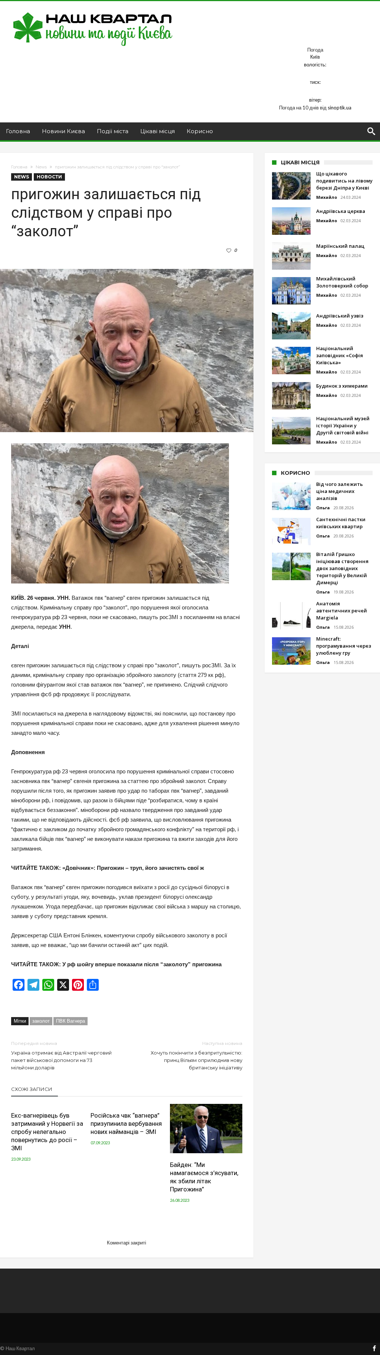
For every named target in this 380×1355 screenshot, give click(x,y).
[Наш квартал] (93, 12)
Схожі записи (31, 1089)
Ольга (323, 507)
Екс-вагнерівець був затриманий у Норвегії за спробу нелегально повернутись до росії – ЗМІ (47, 1132)
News (41, 167)
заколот (41, 1021)
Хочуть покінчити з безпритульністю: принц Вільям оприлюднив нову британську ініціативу (196, 1055)
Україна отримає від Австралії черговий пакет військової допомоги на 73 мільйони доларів (61, 1055)
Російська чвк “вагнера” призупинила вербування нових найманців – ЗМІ (126, 1123)
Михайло (326, 197)
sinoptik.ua (339, 108)
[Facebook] (374, 1349)
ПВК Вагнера (70, 1021)
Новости (49, 177)
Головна (19, 167)
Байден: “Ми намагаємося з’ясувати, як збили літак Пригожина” (204, 1177)
